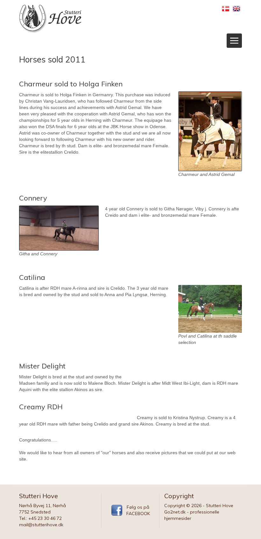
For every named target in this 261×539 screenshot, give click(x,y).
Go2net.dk (175, 512)
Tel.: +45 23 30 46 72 (40, 518)
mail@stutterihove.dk (41, 525)
